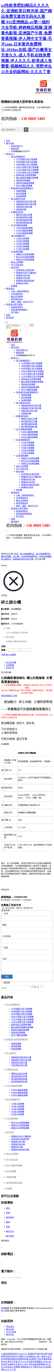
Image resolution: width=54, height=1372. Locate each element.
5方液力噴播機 (22, 249)
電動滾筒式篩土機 (24, 207)
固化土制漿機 (17, 262)
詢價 (3, 655)
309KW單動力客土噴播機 (27, 167)
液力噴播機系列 (18, 236)
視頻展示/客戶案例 (19, 508)
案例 (8, 1222)
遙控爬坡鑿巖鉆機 (24, 223)
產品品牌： (11, 637)
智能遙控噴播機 (23, 180)
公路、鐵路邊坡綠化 (20, 291)
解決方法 (10, 1231)
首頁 (13, 345)
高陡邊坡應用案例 (19, 310)
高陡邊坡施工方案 (9, 696)
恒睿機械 (5, 1308)
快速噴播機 (21, 196)
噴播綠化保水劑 (23, 278)
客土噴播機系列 (18, 157)
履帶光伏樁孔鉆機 (24, 215)
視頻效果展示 (17, 307)
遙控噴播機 (21, 193)
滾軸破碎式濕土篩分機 (26, 204)
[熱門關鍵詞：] (26, 129)
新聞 (13, 519)
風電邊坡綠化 (17, 299)
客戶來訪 (15, 312)
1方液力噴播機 (22, 238)
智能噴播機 (21, 191)
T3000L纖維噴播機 (24, 233)
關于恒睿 (15, 347)
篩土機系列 (11, 1053)
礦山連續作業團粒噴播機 (27, 178)
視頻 (8, 1227)
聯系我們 (15, 522)
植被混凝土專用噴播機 (26, 175)
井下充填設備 (17, 265)
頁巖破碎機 (21, 209)
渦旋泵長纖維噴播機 (25, 183)
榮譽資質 (15, 149)
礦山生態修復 (17, 296)
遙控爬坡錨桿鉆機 (24, 220)
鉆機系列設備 (17, 212)
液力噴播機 (11, 1171)
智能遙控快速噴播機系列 (22, 188)
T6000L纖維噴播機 (24, 228)
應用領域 (15, 493)
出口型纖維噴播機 (19, 225)
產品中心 (15, 358)
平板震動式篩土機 (19, 1065)
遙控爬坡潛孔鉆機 (24, 217)
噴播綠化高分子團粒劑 (26, 273)
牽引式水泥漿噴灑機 (25, 257)
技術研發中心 (17, 146)
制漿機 (14, 286)
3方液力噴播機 (22, 244)
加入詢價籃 (11, 655)
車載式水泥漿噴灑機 (25, 254)
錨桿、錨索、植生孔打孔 (22, 302)
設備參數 (10, 665)
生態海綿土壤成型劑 (25, 270)
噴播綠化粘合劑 (23, 275)
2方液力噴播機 (22, 241)
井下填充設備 (12, 1160)
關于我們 (10, 1236)
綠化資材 (15, 267)
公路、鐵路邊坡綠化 (25, 495)
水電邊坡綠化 (17, 294)
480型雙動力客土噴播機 (26, 162)
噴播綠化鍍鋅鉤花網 (25, 281)
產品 (8, 1208)
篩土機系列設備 (18, 199)
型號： (9, 628)
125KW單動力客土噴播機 (27, 172)
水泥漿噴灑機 (17, 252)
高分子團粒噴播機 (24, 186)
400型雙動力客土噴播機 (26, 164)
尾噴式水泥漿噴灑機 (25, 259)
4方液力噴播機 (22, 246)
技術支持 (10, 668)
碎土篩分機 (11, 662)
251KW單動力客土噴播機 (27, 170)
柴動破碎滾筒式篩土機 (26, 201)
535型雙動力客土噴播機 (26, 159)
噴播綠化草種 (22, 283)
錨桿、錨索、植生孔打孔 (27, 506)
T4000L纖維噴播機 (24, 230)
